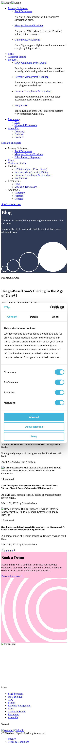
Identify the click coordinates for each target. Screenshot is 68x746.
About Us (13, 128)
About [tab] (55, 316)
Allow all (34, 417)
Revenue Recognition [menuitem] (19, 705)
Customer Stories (17, 56)
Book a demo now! (11, 576)
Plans (11, 53)
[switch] (59, 382)
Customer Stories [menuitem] (17, 711)
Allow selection (34, 426)
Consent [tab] (12, 316)
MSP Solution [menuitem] (15, 696)
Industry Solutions (18, 8)
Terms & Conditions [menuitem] (18, 741)
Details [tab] (34, 316)
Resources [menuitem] (13, 714)
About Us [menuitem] (13, 717)
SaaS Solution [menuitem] (15, 693)
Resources (13, 119)
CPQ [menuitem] (10, 699)
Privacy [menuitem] (12, 738)
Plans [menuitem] (11, 708)
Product (12, 59)
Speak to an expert (11, 142)
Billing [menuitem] (11, 702)
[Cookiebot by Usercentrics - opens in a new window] (49, 307)
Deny (34, 436)
